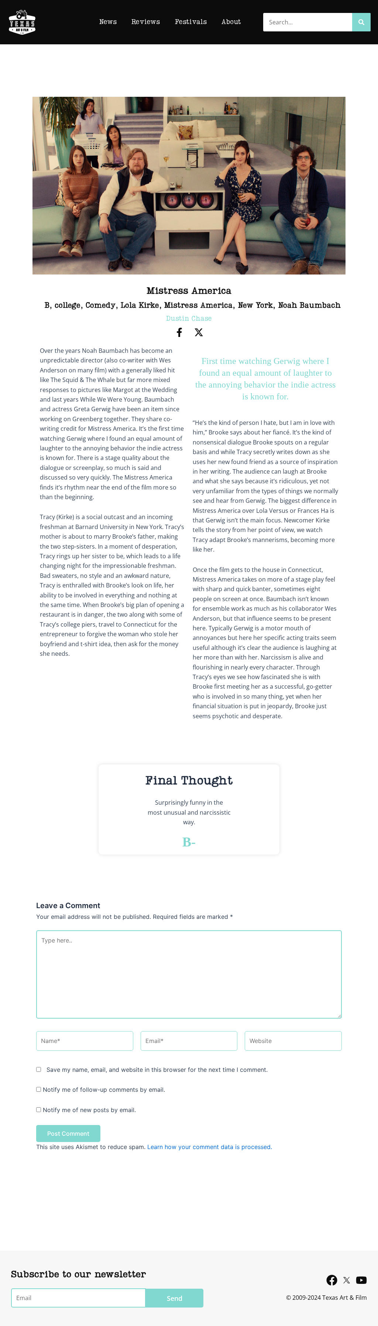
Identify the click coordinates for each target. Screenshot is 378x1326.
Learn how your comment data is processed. (209, 1147)
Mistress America (198, 306)
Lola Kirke (140, 306)
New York (255, 306)
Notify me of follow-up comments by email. (104, 1089)
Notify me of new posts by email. (89, 1110)
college (67, 306)
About (231, 22)
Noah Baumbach (309, 306)
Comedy (101, 306)
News (108, 22)
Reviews (145, 22)
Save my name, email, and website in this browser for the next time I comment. (157, 1069)
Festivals (191, 22)
